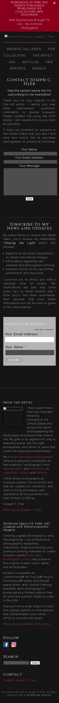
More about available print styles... (27, 624)
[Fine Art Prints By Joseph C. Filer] (29, 36)
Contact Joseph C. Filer (20, 680)
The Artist (43, 55)
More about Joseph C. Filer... (23, 509)
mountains (37, 468)
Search (39, 68)
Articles (30, 62)
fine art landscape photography (30, 456)
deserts (42, 472)
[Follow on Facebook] (6, 645)
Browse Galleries (24, 49)
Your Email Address (23, 334)
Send (29, 199)
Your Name (16, 347)
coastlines (10, 472)
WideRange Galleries (39, 695)
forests (25, 472)
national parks (13, 468)
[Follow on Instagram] (14, 645)
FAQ (12, 62)
